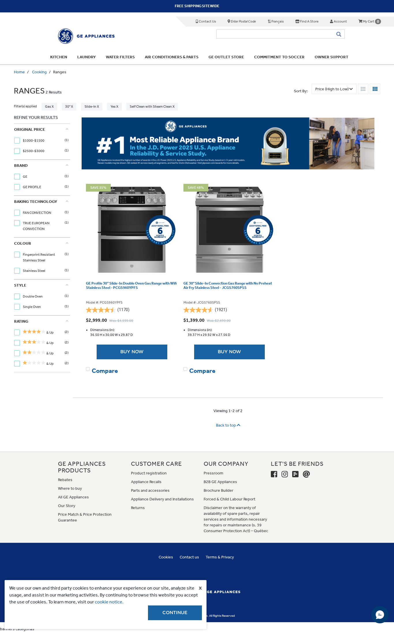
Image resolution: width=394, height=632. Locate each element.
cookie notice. (109, 602)
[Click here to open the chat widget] (380, 614)
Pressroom (213, 473)
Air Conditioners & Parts (171, 57)
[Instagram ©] (285, 474)
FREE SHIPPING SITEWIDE (197, 6)
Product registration (149, 473)
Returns (138, 507)
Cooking (39, 72)
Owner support (331, 57)
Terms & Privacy (220, 557)
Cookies (166, 557)
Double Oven (33, 296)
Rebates (65, 479)
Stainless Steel (34, 271)
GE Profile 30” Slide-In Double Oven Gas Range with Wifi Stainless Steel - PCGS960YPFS (131, 285)
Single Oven (32, 307)
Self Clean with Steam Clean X (152, 106)
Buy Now (132, 351)
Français (277, 21)
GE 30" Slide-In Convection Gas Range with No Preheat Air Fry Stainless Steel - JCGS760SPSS (227, 285)
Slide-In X (92, 106)
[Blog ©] (295, 474)
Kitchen (58, 57)
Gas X (49, 106)
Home (19, 72)
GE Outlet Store (226, 57)
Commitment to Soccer (279, 57)
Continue (174, 612)
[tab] (41, 141)
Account (340, 21)
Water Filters (120, 57)
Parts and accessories (150, 490)
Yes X (114, 106)
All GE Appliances (73, 497)
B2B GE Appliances (220, 481)
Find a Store (308, 21)
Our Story (66, 505)
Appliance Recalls (146, 481)
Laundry (86, 57)
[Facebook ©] (274, 474)
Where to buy (70, 488)
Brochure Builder (218, 490)
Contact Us (207, 21)
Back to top (226, 425)
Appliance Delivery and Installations (162, 499)
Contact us (189, 557)
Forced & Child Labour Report (229, 499)
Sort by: (301, 91)
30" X (69, 106)
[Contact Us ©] (306, 474)
